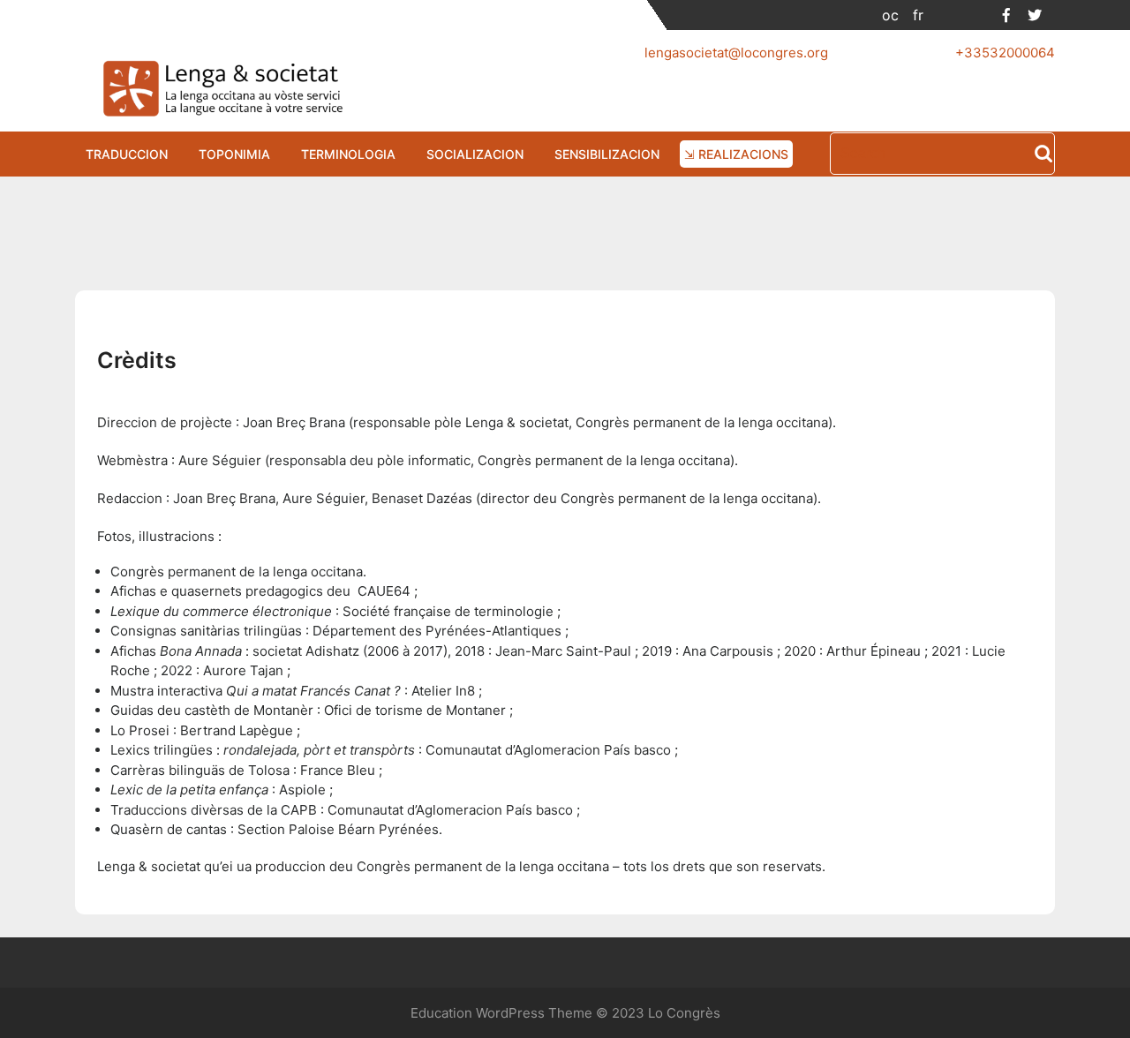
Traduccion (127, 154)
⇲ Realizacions (736, 154)
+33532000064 (1005, 52)
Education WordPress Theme (501, 1012)
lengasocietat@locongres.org (736, 52)
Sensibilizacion (606, 154)
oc (890, 15)
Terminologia (348, 154)
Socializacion (475, 154)
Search (1043, 155)
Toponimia (234, 154)
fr (918, 15)
